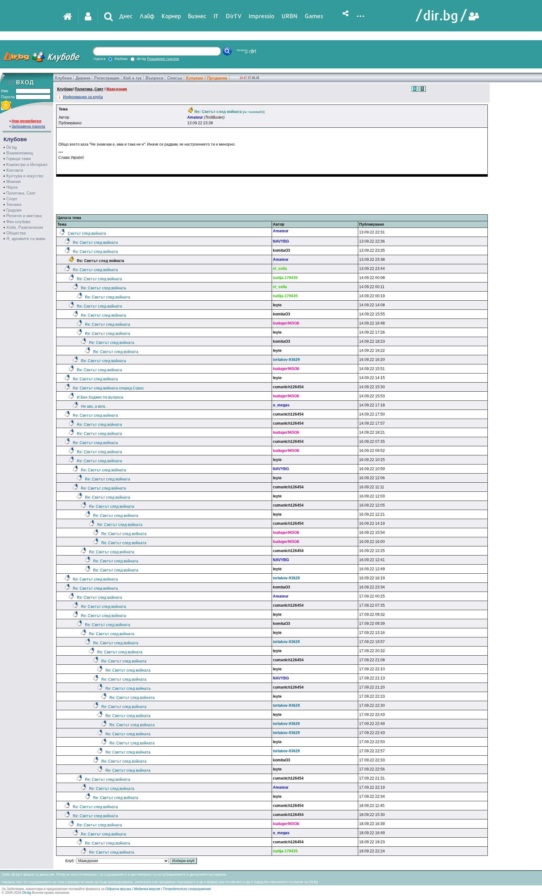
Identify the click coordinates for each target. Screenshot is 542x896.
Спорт (12, 198)
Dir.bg (11, 147)
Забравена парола (28, 126)
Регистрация (107, 78)
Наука (12, 187)
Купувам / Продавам (206, 78)
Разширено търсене (163, 59)
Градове (14, 210)
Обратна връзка (118, 889)
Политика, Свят (21, 193)
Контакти (14, 170)
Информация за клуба (83, 97)
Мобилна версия (147, 889)
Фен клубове (18, 221)
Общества (16, 233)
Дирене (83, 78)
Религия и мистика (24, 215)
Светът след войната (87, 233)
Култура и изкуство (24, 176)
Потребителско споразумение (187, 889)
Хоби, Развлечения (24, 227)
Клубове (63, 78)
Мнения (13, 181)
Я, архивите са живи (25, 238)
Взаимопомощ (19, 153)
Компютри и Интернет (27, 164)
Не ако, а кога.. (94, 406)
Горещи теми (18, 158)
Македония (116, 89)
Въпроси (154, 78)
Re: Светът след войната (95, 242)
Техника (13, 204)
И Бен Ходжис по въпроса (100, 397)
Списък (174, 78)
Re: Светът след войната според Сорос (108, 388)
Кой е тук (132, 78)
